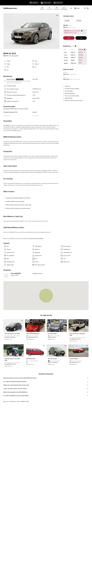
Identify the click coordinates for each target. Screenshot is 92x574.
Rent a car (5, 401)
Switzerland (13, 401)
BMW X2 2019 (25, 401)
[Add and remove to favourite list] (22, 320)
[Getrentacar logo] (10, 8)
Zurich (18, 401)
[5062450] (57, 15)
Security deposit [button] (11, 79)
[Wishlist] (84, 8)
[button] (71, 8)
